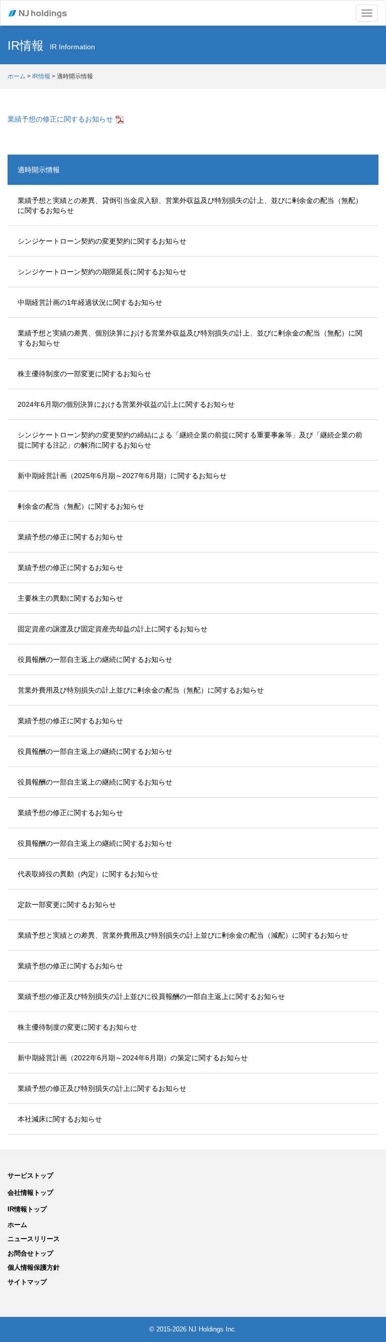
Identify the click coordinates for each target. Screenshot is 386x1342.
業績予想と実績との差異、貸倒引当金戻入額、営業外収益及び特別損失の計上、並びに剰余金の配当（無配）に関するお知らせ (190, 205)
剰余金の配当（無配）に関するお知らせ (81, 506)
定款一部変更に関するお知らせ (67, 905)
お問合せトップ (30, 1253)
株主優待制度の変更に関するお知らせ (77, 1027)
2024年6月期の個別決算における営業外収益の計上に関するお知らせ (126, 404)
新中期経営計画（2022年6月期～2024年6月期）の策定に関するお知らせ (133, 1058)
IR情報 (41, 76)
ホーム (17, 76)
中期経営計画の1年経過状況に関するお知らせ (90, 302)
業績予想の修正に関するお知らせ (60, 119)
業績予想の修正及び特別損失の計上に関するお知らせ (102, 1088)
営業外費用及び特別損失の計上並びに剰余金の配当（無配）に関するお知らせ (141, 690)
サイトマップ (27, 1282)
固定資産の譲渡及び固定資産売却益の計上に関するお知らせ (113, 629)
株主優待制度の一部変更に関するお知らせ (84, 374)
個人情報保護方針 (34, 1267)
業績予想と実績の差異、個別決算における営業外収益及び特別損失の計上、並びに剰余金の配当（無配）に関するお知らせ (190, 338)
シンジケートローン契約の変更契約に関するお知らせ (102, 241)
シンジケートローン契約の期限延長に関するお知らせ (102, 272)
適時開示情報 (39, 170)
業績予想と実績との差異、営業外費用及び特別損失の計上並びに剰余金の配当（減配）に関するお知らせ (183, 935)
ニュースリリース (34, 1239)
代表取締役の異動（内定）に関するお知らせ (88, 874)
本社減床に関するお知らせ (60, 1119)
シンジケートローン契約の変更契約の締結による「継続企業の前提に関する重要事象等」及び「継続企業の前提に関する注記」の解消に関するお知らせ (190, 440)
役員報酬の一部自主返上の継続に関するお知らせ (95, 659)
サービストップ (30, 1175)
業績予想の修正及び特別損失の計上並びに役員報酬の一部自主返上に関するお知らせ (151, 996)
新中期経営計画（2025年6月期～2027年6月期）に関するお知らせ (122, 476)
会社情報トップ (30, 1192)
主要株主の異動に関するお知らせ (70, 598)
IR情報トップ (27, 1209)
